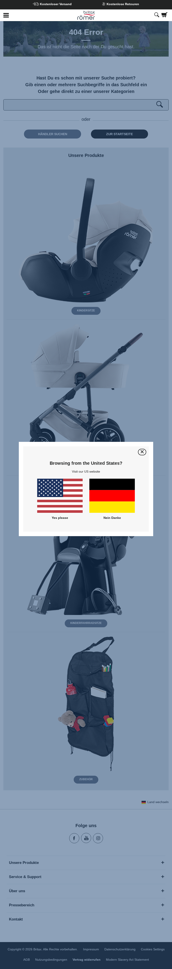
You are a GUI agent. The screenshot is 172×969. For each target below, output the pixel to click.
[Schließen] (142, 452)
